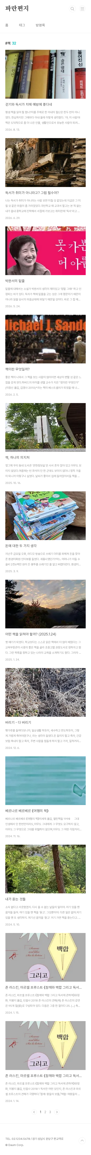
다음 (56, 1112)
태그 (22, 25)
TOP (82, 1140)
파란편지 (17, 9)
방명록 (40, 25)
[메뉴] (82, 8)
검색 (72, 9)
